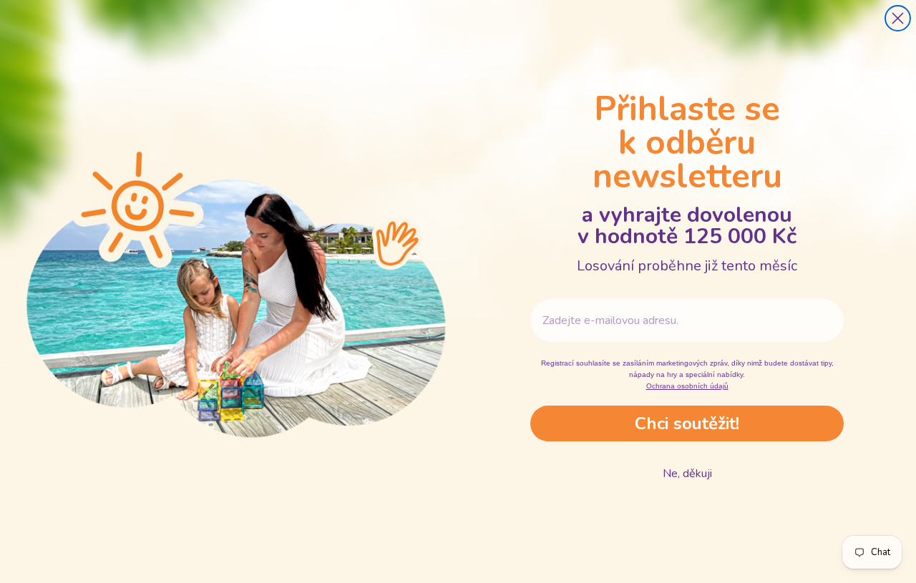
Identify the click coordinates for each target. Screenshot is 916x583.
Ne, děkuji (687, 473)
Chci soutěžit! (687, 423)
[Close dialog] (897, 18)
